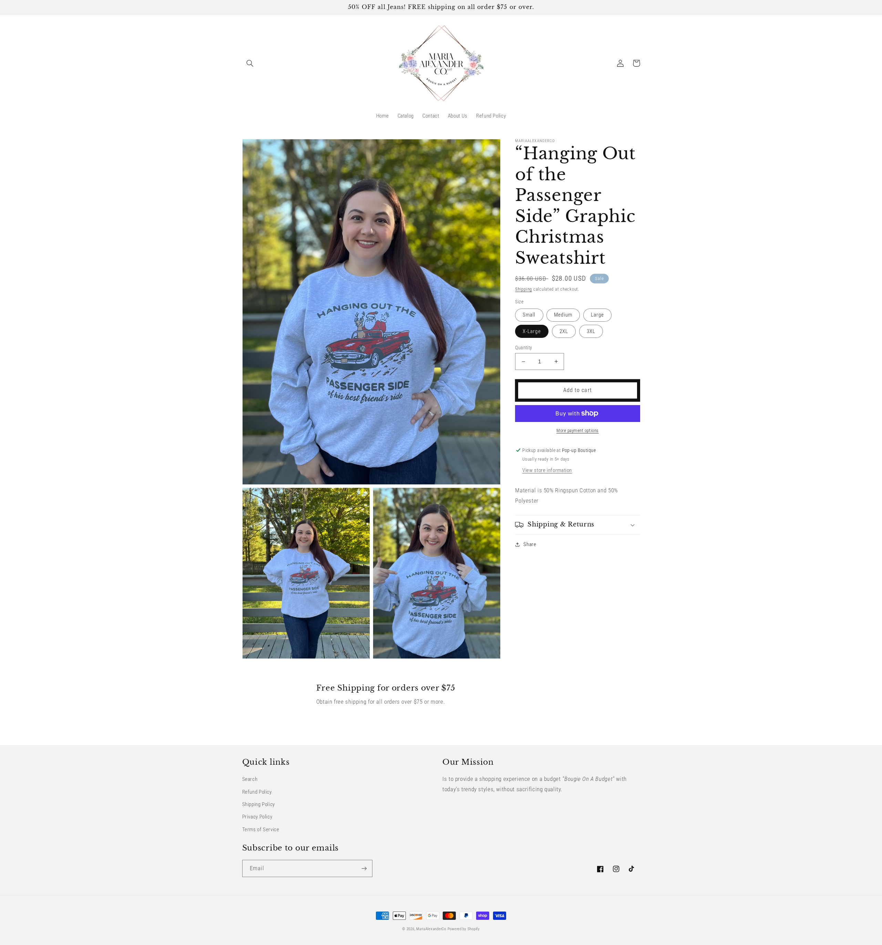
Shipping (523, 289)
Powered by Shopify (464, 929)
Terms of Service (260, 829)
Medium (563, 315)
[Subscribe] (364, 868)
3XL (591, 331)
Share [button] (529, 544)
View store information (547, 470)
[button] (250, 63)
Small (529, 315)
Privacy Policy (257, 817)
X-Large (532, 331)
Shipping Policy (258, 804)
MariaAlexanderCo (431, 929)
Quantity (523, 347)
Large (597, 315)
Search (250, 779)
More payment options (577, 430)
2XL (564, 331)
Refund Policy (257, 792)
